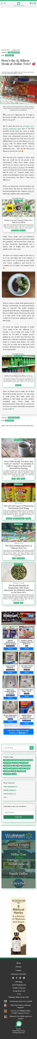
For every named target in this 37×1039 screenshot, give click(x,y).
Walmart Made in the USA (18, 997)
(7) (5, 797)
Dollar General (24, 763)
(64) (11, 786)
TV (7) (19, 994)
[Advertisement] (18, 19)
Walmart (22, 760)
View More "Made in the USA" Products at (18, 731)
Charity (6, 768)
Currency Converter (18, 974)
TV (14, 765)
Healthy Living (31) (19, 988)
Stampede (30, 191)
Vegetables (7, 771)
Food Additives (21, 771)
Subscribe (18, 817)
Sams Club (15, 763)
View (10, 648)
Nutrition (27, 768)
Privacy (18, 967)
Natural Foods (8, 765)
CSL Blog (18, 982)
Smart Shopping (14, 52)
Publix (21, 768)
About (18, 963)
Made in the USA (25, 765)
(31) (10, 790)
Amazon (13, 771)
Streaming (30, 760)
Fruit (18, 765)
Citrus (14, 774)
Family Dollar (7, 774)
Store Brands (7, 763)
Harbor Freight (13, 768)
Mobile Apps (15, 760)
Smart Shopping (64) (19, 985)
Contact (19, 971)
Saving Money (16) (19, 991)
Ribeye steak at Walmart (16, 167)
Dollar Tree (9, 55)
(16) (10, 794)
